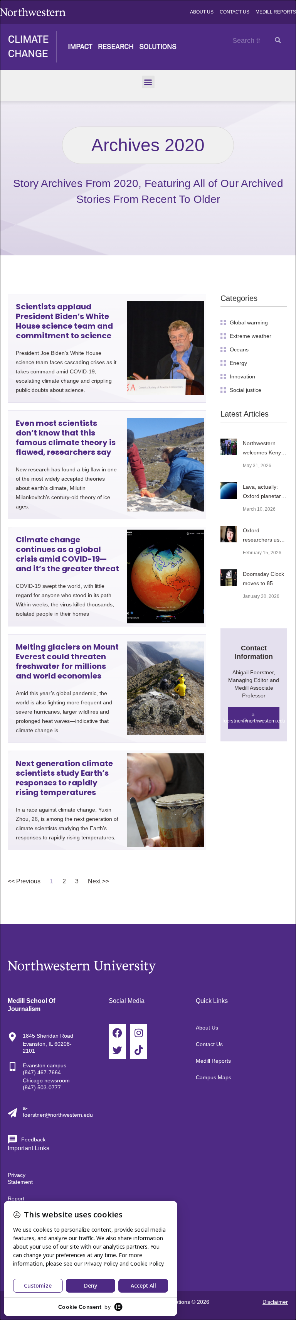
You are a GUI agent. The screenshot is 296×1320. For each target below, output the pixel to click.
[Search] (278, 40)
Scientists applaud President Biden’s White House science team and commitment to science (64, 321)
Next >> (98, 881)
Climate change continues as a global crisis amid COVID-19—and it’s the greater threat (67, 554)
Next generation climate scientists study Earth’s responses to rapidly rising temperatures (64, 778)
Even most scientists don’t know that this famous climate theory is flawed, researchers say (66, 437)
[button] (148, 82)
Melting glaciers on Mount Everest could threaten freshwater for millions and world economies (67, 661)
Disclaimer (275, 1302)
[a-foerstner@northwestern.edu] (12, 1112)
